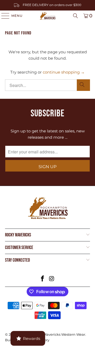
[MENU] (3, 16)
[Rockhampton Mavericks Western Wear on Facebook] (43, 279)
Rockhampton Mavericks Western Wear (51, 334)
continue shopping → (64, 72)
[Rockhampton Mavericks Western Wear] (47, 16)
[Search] (75, 16)
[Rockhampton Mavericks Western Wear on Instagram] (52, 279)
